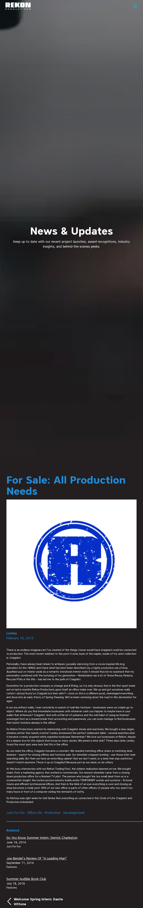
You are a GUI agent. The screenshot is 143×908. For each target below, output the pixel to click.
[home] (18, 6)
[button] (134, 6)
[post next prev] (35, 901)
